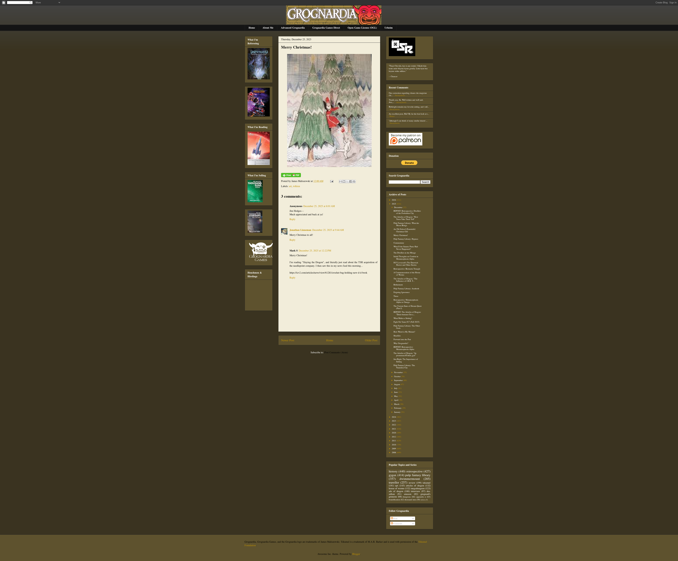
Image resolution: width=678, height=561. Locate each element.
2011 (394, 440)
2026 (394, 200)
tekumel (426, 482)
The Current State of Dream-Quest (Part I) (407, 307)
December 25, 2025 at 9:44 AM (328, 230)
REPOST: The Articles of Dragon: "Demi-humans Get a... (407, 313)
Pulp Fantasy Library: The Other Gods (407, 326)
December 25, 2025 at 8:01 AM (319, 206)
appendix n (421, 496)
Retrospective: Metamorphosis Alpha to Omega (406, 300)
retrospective (414, 471)
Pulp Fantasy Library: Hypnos (406, 239)
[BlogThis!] (344, 181)
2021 (394, 428)
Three (396, 296)
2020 (394, 432)
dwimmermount (410, 478)
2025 (394, 203)
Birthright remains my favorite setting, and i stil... (409, 106)
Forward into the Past (402, 339)
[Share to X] (347, 181)
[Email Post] (331, 181)
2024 (394, 417)
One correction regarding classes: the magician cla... (408, 94)
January (397, 412)
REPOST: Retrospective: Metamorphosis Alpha (404, 348)
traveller (394, 482)
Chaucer (394, 76)
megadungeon (418, 488)
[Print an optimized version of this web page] (291, 176)
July (396, 388)
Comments (397, 523)
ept (396, 485)
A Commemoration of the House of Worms (407, 273)
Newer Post (287, 340)
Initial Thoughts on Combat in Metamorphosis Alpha (406, 257)
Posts (395, 518)
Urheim (389, 27)
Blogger (356, 554)
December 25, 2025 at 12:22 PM (315, 250)
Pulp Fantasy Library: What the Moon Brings (406, 224)
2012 (394, 436)
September (398, 380)
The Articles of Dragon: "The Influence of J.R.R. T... (405, 279)
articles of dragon (415, 485)
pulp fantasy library (417, 475)
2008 (394, 452)
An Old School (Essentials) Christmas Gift (404, 230)
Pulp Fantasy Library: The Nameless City (404, 366)
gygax (392, 475)
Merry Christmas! (296, 47)
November (398, 372)
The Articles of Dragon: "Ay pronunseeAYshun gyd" (405, 354)
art (290, 186)
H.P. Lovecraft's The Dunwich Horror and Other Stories (406, 263)
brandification (394, 499)
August (397, 384)
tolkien (296, 186)
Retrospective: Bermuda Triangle (407, 268)
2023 (394, 420)
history (393, 471)
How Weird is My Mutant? (404, 331)
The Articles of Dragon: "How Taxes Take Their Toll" (406, 217)
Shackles (397, 335)
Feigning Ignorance (402, 292)
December (398, 207)
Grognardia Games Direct (326, 27)
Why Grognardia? (401, 343)
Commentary (399, 242)
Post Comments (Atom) (336, 352)
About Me (268, 27)
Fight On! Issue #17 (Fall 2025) (407, 321)
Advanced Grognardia (293, 27)
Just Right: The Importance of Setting (406, 360)
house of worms (396, 488)
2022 (394, 424)
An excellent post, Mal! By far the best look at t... (409, 113)
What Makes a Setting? (403, 318)
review (412, 482)
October (397, 376)
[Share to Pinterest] (354, 181)
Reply (292, 219)
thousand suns (410, 499)
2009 (394, 448)
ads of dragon (396, 491)
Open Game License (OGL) (362, 27)
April (396, 400)
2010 (394, 444)
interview (415, 491)
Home (252, 27)
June (396, 392)
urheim (423, 500)
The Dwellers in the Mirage (405, 252)
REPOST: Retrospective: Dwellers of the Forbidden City (407, 211)
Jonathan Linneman (300, 230)
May (396, 396)
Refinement (398, 284)
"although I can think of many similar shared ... (408, 120)
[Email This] (340, 181)
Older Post (371, 340)
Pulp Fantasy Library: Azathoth (406, 288)
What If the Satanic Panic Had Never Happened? (406, 247)
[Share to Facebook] (350, 181)
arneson (407, 494)
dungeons (407, 496)
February (398, 408)
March (397, 404)
